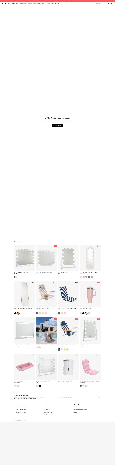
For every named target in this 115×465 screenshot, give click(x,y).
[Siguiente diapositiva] (33, 258)
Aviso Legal (75, 412)
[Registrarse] (99, 397)
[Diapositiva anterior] (16, 258)
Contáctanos (46, 409)
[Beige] (81, 277)
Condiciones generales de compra (80, 409)
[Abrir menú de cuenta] (108, 3)
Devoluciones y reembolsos (21, 412)
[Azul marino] (37, 313)
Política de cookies (76, 406)
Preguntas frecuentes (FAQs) (21, 406)
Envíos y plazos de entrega (21, 409)
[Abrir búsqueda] (106, 3)
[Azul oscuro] (89, 277)
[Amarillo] (43, 313)
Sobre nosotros (47, 406)
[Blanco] (15, 277)
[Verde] (92, 277)
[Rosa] (84, 277)
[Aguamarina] (89, 313)
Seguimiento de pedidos (49, 412)
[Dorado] (18, 313)
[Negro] (15, 313)
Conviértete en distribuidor (49, 414)
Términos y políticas (25, 420)
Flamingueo (19, 420)
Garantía (17, 414)
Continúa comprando (57, 125)
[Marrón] (86, 277)
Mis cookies (75, 414)
